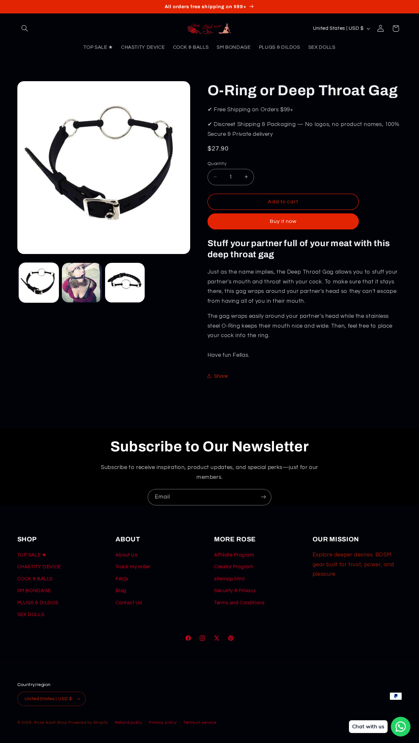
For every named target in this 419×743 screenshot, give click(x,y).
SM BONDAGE (34, 591)
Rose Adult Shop (50, 722)
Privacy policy (162, 722)
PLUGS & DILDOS (38, 602)
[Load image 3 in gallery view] (125, 282)
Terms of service (199, 722)
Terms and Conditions (239, 602)
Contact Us (129, 602)
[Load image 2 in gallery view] (81, 282)
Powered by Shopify (88, 722)
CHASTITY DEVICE (39, 567)
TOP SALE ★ (31, 555)
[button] (24, 28)
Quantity (217, 163)
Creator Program (233, 567)
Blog (121, 591)
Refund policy (128, 722)
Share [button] (221, 375)
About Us (126, 555)
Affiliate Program (234, 555)
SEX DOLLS (31, 614)
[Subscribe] (263, 497)
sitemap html (229, 578)
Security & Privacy (235, 591)
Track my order (133, 567)
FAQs (122, 578)
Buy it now (283, 221)
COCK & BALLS (35, 578)
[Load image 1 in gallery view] (39, 282)
